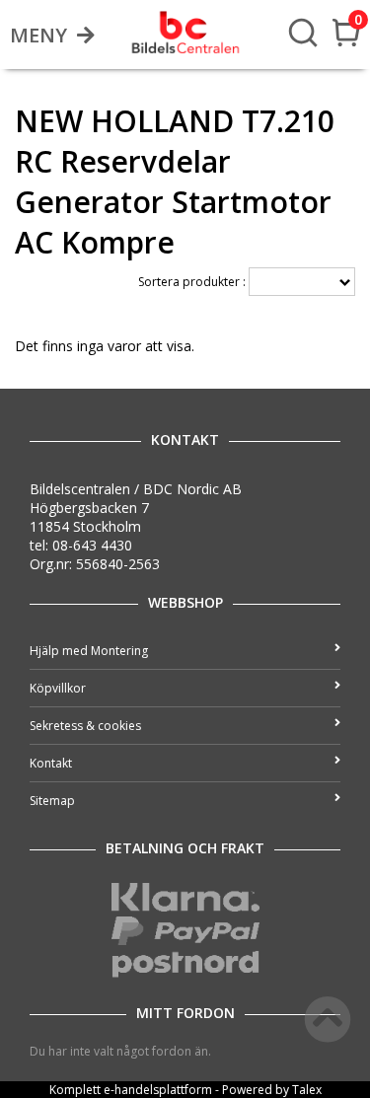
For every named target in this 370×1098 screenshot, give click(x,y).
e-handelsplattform (158, 1089)
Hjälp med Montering (89, 650)
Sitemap (52, 800)
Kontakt (51, 763)
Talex (307, 1089)
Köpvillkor (58, 688)
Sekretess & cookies (85, 725)
